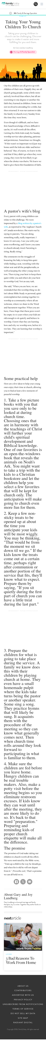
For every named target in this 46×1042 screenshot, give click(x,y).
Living (9, 954)
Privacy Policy (23, 999)
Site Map (23, 1018)
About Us (23, 986)
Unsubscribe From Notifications (23, 1004)
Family (23, 16)
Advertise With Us (23, 995)
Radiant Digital (23, 1022)
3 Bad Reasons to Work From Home (21, 960)
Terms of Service (23, 1008)
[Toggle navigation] (36, 4)
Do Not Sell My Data (23, 1013)
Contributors (23, 990)
